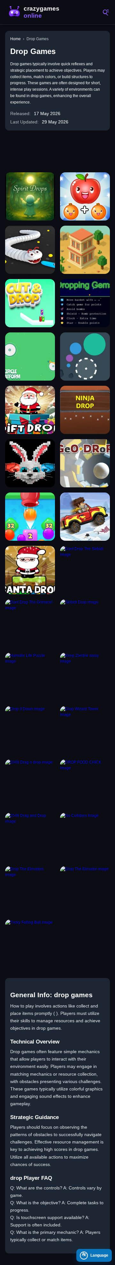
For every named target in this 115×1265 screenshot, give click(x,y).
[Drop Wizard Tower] (85, 730)
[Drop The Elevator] (85, 890)
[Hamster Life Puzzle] (30, 677)
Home (15, 39)
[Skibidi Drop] (85, 623)
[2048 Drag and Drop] (30, 837)
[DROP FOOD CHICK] (85, 783)
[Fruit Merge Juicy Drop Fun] (85, 196)
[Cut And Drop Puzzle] (30, 303)
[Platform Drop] (30, 356)
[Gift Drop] (30, 410)
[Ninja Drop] (85, 410)
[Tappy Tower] (85, 250)
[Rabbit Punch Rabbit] (30, 463)
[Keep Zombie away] (85, 677)
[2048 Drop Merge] (30, 516)
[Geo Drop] (85, 463)
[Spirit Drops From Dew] (30, 196)
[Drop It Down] (30, 730)
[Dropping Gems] (85, 303)
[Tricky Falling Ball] (30, 943)
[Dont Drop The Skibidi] (85, 570)
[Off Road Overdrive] (85, 516)
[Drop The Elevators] (30, 890)
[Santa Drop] (30, 570)
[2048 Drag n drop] (30, 783)
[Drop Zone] (85, 356)
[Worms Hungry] (30, 250)
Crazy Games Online (35, 12)
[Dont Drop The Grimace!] (30, 623)
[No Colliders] (85, 837)
